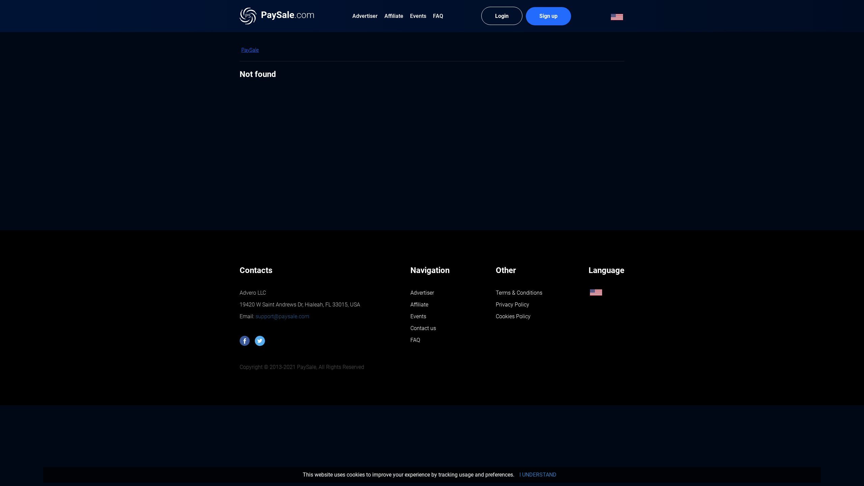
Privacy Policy (512, 304)
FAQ (415, 340)
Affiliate (419, 304)
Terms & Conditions (519, 293)
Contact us (423, 328)
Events (418, 316)
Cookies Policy (513, 316)
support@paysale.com (281, 316)
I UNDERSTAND (538, 474)
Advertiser (422, 293)
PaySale (250, 50)
